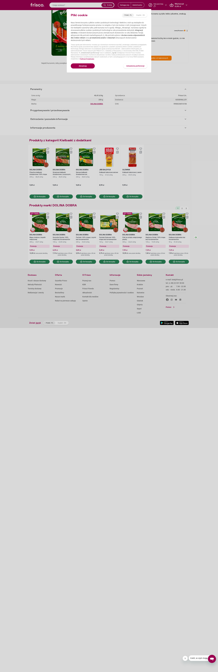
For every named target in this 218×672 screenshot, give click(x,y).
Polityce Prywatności (87, 59)
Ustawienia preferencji (135, 66)
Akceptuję (83, 66)
